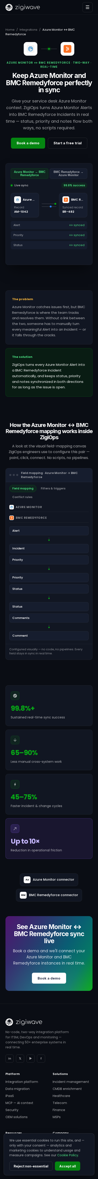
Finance (59, 1110)
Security (11, 1110)
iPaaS (9, 1096)
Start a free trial (68, 143)
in (9, 1058)
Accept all (67, 1166)
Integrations (28, 29)
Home (10, 29)
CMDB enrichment (67, 1089)
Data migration (17, 1089)
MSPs (57, 1117)
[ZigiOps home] (22, 7)
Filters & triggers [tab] (53, 488)
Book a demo (28, 143)
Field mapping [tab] (23, 488)
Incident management (71, 1081)
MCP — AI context (19, 1103)
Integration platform (21, 1081)
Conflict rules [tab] (22, 497)
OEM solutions (16, 1117)
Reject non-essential (31, 1166)
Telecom (60, 1103)
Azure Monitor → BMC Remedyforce (29, 173)
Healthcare (61, 1096)
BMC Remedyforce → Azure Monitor (68, 173)
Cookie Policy (67, 1155)
